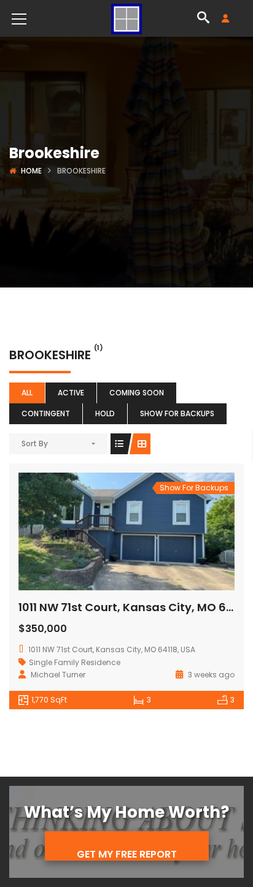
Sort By (34, 443)
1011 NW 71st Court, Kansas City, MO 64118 (133, 607)
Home (31, 171)
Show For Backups (177, 413)
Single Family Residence (74, 662)
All (27, 392)
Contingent (45, 413)
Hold (105, 413)
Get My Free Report (127, 854)
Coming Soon (136, 392)
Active (71, 392)
